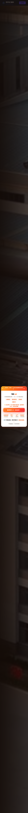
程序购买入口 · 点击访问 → (14, 410)
